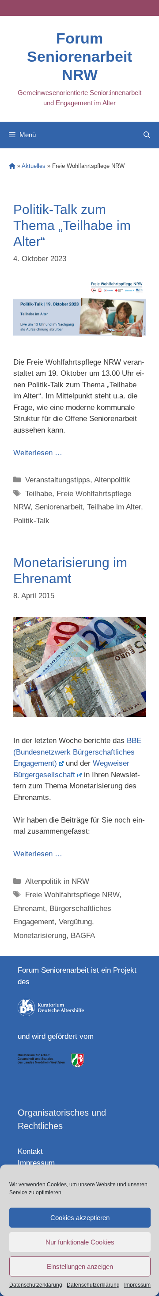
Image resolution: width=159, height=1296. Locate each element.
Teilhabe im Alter (114, 507)
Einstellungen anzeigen (80, 1266)
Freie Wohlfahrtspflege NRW (72, 895)
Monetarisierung (39, 935)
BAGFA (83, 935)
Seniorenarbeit (59, 507)
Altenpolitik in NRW (57, 881)
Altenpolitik (112, 480)
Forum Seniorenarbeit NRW (79, 56)
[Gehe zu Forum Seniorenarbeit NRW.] (12, 166)
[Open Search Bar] (147, 135)
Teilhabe (38, 493)
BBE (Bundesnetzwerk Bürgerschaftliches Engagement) (77, 751)
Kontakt (30, 1151)
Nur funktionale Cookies (79, 1242)
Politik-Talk (31, 521)
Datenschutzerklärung (35, 1285)
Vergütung (75, 922)
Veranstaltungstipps (57, 480)
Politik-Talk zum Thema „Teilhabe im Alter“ (72, 225)
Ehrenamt (29, 908)
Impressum (137, 1285)
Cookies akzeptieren (80, 1217)
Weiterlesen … (37, 453)
